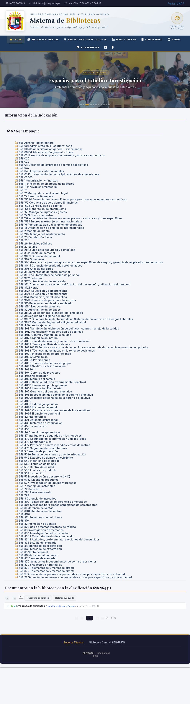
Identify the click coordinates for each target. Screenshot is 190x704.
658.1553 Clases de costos (35, 215)
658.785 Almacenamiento (35, 492)
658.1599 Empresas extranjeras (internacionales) (50, 221)
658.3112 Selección (30, 278)
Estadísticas (103, 653)
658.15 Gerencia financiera (35, 196)
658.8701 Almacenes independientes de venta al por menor (57, 561)
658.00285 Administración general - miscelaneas (50, 149)
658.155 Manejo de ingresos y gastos (42, 212)
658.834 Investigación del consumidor (43, 533)
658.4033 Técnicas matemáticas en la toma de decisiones (56, 350)
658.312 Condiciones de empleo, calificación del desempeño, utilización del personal (74, 284)
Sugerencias (90, 47)
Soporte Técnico (73, 642)
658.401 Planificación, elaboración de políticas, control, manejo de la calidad (68, 328)
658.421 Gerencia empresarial (38, 419)
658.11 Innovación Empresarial (38, 186)
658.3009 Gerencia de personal (39, 256)
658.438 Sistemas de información (40, 423)
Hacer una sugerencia (38, 598)
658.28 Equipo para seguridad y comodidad (46, 249)
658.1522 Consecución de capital (40, 205)
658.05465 (25, 177)
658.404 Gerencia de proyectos (39, 372)
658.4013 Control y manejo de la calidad (44, 334)
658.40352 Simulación (33, 356)
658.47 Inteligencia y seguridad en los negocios (50, 435)
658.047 (24, 167)
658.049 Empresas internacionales (41, 171)
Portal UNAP (176, 3)
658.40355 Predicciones (34, 360)
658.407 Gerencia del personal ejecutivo (45, 391)
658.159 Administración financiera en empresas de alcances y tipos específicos (70, 218)
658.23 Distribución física (35, 237)
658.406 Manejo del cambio (36, 378)
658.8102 (24, 514)
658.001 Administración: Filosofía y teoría (45, 145)
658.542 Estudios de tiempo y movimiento (45, 457)
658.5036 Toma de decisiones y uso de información (52, 454)
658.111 (22, 190)
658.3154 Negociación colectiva (39, 306)
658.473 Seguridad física (35, 441)
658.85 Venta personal (33, 552)
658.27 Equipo (27, 246)
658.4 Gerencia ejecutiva (35, 325)
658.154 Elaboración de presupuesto (42, 208)
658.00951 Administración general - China (45, 152)
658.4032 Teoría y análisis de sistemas (44, 344)
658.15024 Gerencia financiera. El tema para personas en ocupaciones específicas (72, 199)
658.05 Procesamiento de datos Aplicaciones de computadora (58, 174)
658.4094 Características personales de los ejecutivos (54, 410)
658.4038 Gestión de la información (42, 366)
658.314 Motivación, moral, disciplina (42, 297)
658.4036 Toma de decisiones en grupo (44, 363)
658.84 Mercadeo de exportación (40, 545)
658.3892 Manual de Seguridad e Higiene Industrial (52, 322)
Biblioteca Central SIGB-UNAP (107, 642)
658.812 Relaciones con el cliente (40, 517)
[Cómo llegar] (112, 47)
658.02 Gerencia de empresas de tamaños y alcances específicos (61, 155)
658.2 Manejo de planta (34, 230)
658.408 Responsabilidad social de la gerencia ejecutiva (55, 394)
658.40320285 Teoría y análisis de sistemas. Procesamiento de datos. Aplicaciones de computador (83, 347)
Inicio (18, 39)
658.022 (23, 161)
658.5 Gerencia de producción (38, 451)
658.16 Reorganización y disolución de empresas (50, 224)
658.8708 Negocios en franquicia (40, 564)
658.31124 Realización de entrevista (42, 281)
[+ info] (8, 606)
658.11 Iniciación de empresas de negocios (46, 183)
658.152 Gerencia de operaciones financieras (48, 202)
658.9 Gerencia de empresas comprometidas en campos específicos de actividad (71, 574)
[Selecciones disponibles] (21, 597)
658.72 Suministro (30, 489)
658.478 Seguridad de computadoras (42, 448)
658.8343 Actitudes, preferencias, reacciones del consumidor (58, 539)
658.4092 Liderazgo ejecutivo (38, 404)
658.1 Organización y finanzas (38, 180)
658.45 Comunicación (32, 426)
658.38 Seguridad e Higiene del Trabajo (44, 315)
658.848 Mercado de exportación (40, 548)
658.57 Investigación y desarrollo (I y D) (44, 476)
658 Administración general (36, 142)
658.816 (23, 520)
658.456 (23, 429)
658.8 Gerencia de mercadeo (37, 498)
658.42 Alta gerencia (32, 416)
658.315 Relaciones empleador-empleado (45, 303)
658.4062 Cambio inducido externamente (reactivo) (52, 382)
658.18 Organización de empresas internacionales (51, 227)
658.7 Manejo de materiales (36, 485)
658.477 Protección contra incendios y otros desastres (54, 445)
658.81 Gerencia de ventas (35, 508)
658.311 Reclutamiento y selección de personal (49, 275)
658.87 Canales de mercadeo (37, 558)
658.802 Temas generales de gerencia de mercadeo (52, 501)
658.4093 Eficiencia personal (37, 407)
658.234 (24, 240)
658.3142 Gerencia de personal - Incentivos (47, 300)
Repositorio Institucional (87, 39)
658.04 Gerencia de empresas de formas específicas (53, 164)
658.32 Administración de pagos (39, 309)
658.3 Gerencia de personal (36, 252)
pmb (95, 655)
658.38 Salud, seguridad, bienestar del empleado (50, 312)
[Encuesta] (105, 47)
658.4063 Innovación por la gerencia (42, 385)
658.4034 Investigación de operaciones (44, 353)
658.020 (23, 158)
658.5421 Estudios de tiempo (37, 463)
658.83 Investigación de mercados (41, 530)
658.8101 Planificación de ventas (39, 511)
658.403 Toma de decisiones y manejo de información (54, 341)
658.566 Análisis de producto (37, 470)
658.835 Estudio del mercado (37, 542)
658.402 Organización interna (38, 337)
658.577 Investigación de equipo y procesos (47, 482)
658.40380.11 (27, 369)
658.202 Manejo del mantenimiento (41, 234)
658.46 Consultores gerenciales (39, 432)
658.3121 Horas (28, 287)
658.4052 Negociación (33, 375)
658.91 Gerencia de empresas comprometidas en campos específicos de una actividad (75, 577)
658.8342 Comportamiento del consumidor (46, 536)
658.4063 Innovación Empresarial (40, 388)
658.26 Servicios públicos (35, 243)
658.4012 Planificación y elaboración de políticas (50, 331)
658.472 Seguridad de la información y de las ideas (52, 438)
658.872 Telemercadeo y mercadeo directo (46, 567)
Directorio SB (126, 39)
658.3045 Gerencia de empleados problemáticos (50, 265)
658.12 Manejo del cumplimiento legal (43, 193)
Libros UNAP (153, 39)
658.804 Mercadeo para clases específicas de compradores (57, 504)
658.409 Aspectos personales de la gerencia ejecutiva (54, 397)
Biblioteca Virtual (45, 39)
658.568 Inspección (31, 473)
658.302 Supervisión (31, 259)
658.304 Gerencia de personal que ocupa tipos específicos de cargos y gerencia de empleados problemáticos (90, 262)
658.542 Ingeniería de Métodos (39, 460)
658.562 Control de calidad (36, 467)
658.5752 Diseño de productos (38, 479)
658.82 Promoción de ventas (37, 523)
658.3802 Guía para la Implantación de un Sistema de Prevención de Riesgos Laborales (75, 319)
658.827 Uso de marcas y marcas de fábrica (47, 526)
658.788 (23, 495)
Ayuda (176, 39)
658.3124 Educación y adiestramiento (43, 290)
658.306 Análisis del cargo (35, 268)
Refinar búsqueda (64, 598)
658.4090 (24, 400)
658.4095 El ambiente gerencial (39, 413)
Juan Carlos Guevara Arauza (61, 606)
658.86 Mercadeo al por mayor (38, 555)
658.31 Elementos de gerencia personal (44, 271)
